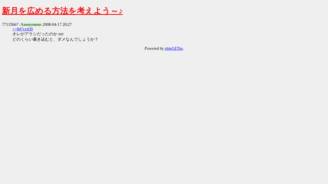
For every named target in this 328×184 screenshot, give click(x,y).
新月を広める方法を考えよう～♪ (62, 10)
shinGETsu (174, 48)
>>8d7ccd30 (22, 29)
